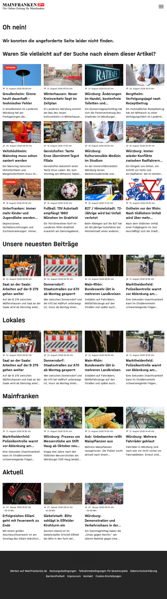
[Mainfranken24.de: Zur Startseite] (23, 6)
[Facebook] (74, 560)
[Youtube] (93, 560)
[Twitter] (83, 560)
